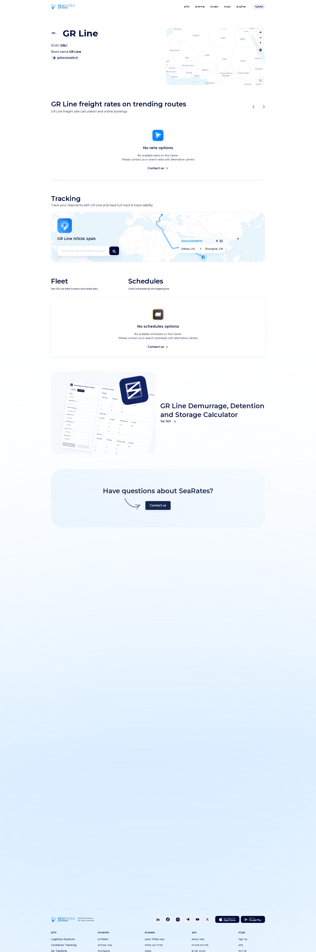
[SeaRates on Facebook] (167, 919)
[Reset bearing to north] (260, 43)
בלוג (240, 945)
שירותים (200, 6)
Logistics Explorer (63, 939)
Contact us (156, 168)
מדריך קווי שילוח (154, 945)
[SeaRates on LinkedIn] (158, 919)
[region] (215, 56)
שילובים (241, 6)
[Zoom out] (260, 37)
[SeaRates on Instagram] (177, 919)
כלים (186, 6)
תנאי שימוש (198, 939)
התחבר (259, 6)
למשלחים (103, 939)
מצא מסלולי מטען (154, 939)
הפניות (214, 6)
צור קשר (242, 939)
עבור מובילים (105, 945)
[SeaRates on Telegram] (187, 919)
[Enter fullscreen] (260, 80)
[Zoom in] (260, 32)
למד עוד (165, 421)
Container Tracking (63, 945)
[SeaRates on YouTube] (197, 919)
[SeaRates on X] (207, 919)
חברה (227, 6)
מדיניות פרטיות (200, 945)
